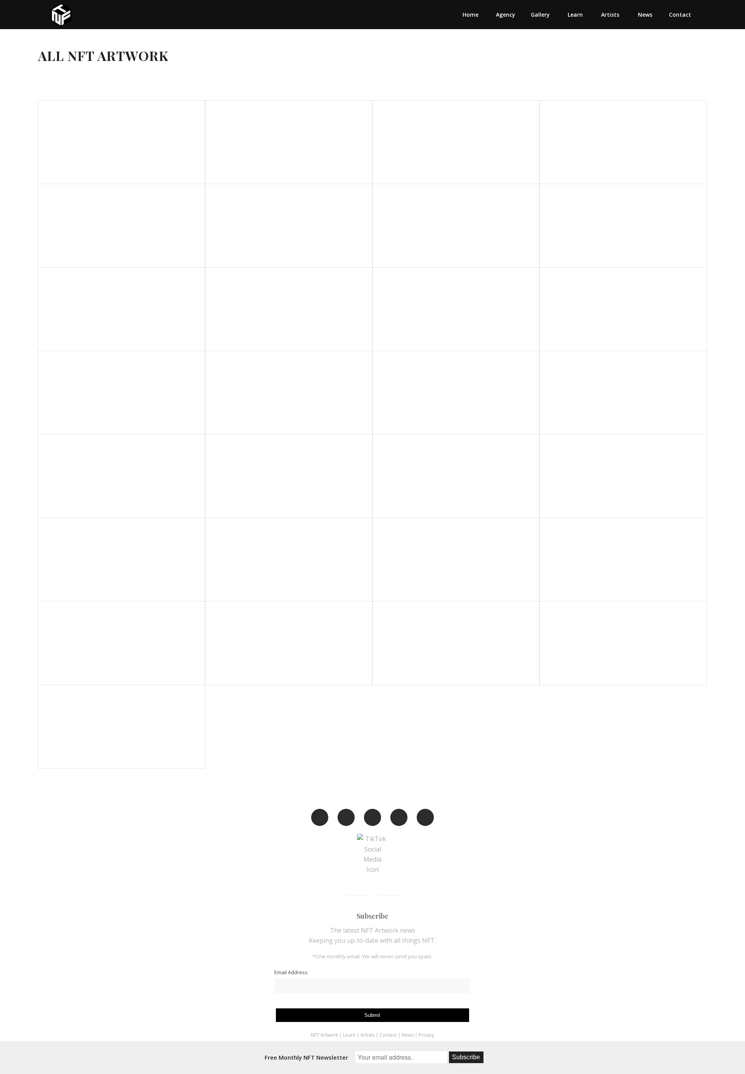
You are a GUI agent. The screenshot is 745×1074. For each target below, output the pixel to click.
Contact (388, 1035)
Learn (349, 1035)
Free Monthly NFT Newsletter (306, 1057)
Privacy (426, 1035)
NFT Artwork (324, 1035)
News (408, 1035)
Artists (367, 1035)
